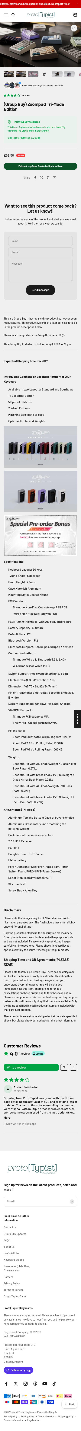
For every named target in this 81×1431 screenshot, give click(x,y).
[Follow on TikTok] (54, 1383)
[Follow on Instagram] (25, 1383)
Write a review (16, 1067)
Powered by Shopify (47, 1412)
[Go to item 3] (33, 74)
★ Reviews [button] (77, 718)
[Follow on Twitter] (15, 1383)
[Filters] (64, 1067)
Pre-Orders (23, 130)
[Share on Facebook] (35, 177)
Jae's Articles (11, 1253)
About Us (9, 1246)
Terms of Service (14, 1289)
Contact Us (10, 1227)
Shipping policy (65, 1416)
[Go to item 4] (45, 74)
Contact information (14, 1420)
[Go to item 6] (69, 74)
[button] (12, 95)
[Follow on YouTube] (44, 1383)
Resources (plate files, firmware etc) (17, 1268)
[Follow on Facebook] (6, 1383)
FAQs (7, 1240)
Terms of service (46, 1416)
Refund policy (10, 1416)
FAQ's (62, 335)
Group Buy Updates (15, 1233)
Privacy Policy (12, 1283)
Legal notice (33, 1420)
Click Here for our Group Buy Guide (24, 137)
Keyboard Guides (14, 1259)
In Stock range (42, 130)
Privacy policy (27, 1416)
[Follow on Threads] (35, 1383)
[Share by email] (54, 177)
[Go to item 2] (21, 74)
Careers (8, 1277)
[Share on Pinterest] (48, 177)
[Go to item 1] (9, 74)
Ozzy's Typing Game (15, 1296)
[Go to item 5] (57, 74)
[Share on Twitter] (41, 177)
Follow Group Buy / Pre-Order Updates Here (40, 166)
